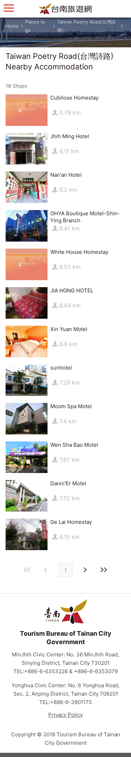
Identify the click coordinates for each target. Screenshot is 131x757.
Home (12, 26)
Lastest (104, 570)
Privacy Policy (65, 714)
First (28, 570)
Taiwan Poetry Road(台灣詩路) (86, 26)
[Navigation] (8, 8)
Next (46, 570)
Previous (85, 570)
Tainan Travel (66, 8)
